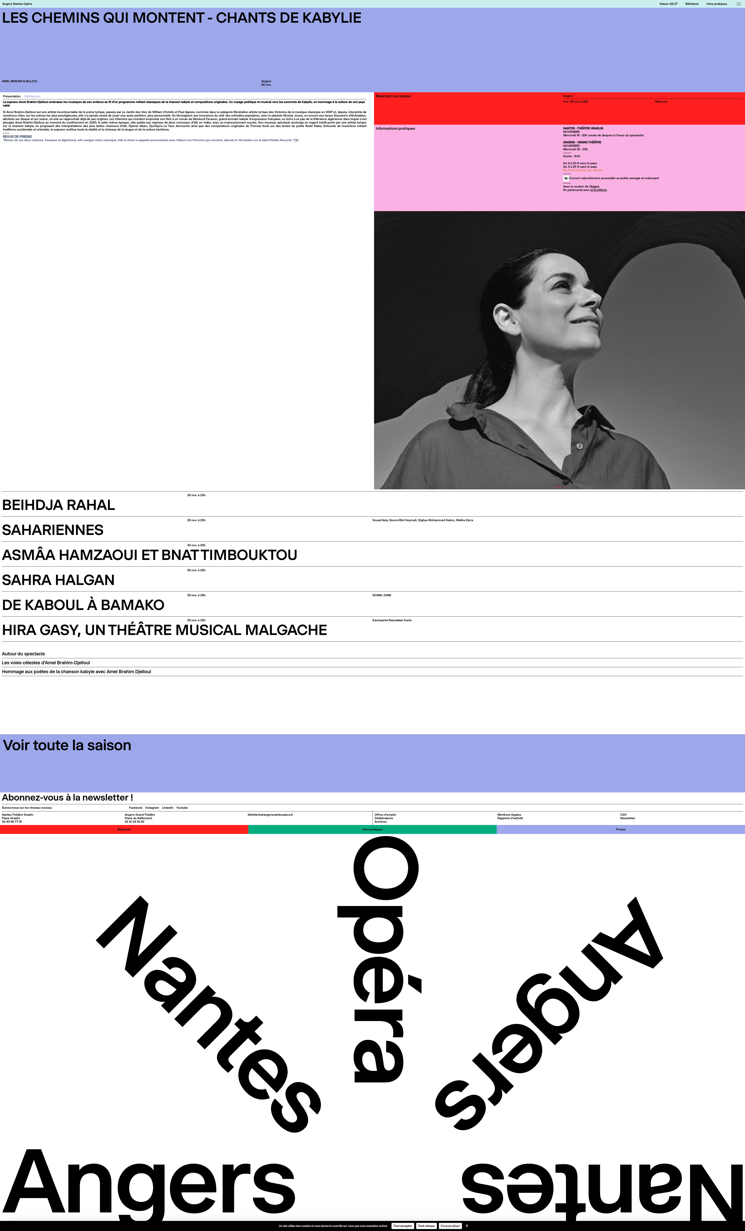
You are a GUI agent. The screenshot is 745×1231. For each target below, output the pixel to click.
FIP (296, 140)
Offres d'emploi (385, 814)
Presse (621, 829)
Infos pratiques (717, 4)
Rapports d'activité (510, 818)
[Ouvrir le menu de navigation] (739, 4)
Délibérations (384, 818)
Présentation (12, 96)
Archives (381, 821)
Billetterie (692, 4)
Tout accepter (402, 1226)
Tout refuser (426, 1226)
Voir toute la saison (67, 745)
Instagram (152, 807)
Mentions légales (509, 814)
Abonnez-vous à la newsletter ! (67, 797)
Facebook (135, 807)
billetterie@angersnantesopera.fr (270, 814)
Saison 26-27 (669, 4)
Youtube (182, 807)
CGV (623, 814)
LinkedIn (167, 807)
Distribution (32, 96)
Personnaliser (450, 1226)
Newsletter (627, 818)
